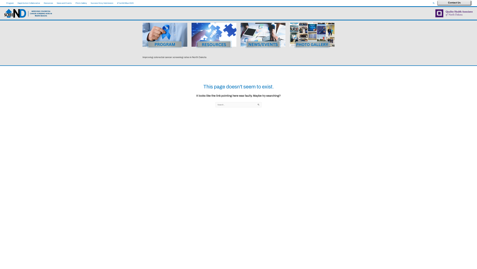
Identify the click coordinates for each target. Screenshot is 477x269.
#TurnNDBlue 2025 (125, 3)
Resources (48, 3)
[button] (434, 3)
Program (10, 3)
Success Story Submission (102, 3)
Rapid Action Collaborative (29, 3)
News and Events (64, 3)
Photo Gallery (81, 3)
